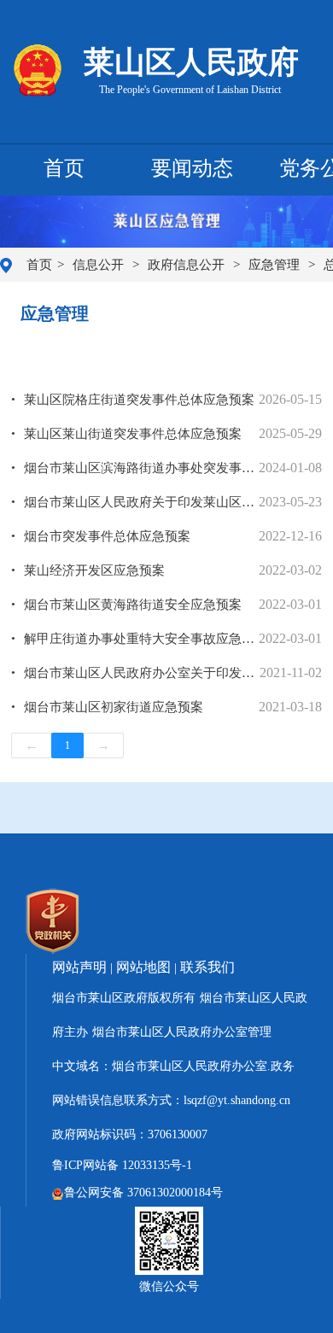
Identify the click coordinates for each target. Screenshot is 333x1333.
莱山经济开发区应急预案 (94, 570)
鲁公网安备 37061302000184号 (143, 1192)
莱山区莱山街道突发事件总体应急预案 (133, 434)
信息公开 (100, 265)
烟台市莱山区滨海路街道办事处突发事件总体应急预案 (141, 468)
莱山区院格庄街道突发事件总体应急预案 (139, 399)
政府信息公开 (188, 265)
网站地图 (143, 967)
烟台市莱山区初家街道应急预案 (113, 707)
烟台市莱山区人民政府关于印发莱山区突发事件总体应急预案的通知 (141, 502)
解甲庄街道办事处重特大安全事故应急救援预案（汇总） (141, 639)
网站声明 (79, 967)
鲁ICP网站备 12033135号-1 (122, 1165)
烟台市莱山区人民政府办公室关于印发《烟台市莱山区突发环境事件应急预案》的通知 (142, 673)
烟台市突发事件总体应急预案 (107, 536)
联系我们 (207, 967)
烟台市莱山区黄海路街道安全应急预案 (133, 604)
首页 (64, 168)
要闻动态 (192, 168)
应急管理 (275, 265)
